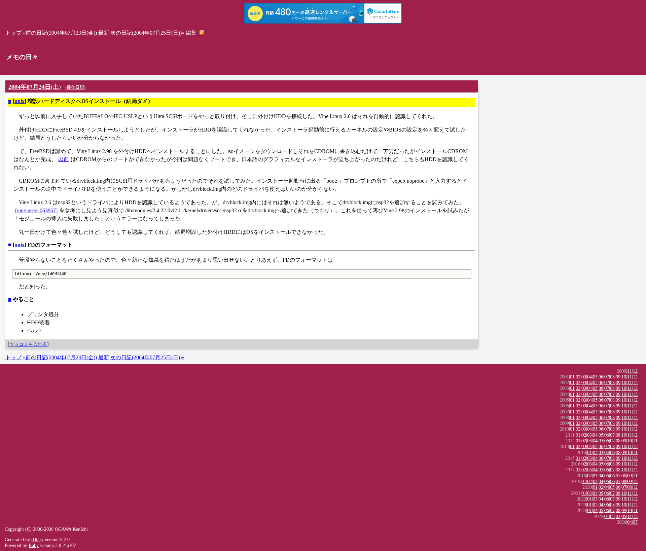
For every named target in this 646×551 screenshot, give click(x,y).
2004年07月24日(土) (34, 86)
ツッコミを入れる (28, 344)
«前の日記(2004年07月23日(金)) (60, 33)
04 (589, 376)
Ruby (34, 545)
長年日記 (75, 87)
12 (635, 371)
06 (601, 376)
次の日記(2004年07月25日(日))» (147, 33)
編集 (191, 33)
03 (583, 376)
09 (618, 376)
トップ (13, 33)
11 (629, 371)
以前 (63, 159)
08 (612, 376)
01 (572, 376)
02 (578, 376)
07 (606, 376)
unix (19, 101)
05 (595, 376)
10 (623, 376)
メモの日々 (22, 57)
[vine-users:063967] (36, 210)
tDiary (37, 539)
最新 (103, 33)
